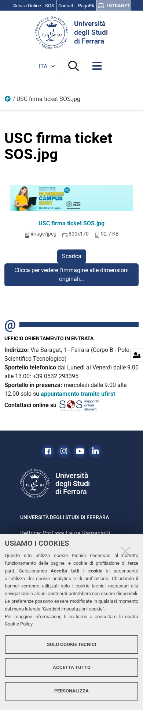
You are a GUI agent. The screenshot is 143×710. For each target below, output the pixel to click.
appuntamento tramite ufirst (78, 393)
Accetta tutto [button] (72, 667)
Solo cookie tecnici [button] (71, 644)
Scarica (71, 256)
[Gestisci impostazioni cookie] (136, 355)
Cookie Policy (18, 624)
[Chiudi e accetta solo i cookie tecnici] (125, 551)
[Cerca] (73, 66)
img (8, 100)
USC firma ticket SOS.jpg (71, 223)
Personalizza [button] (71, 691)
